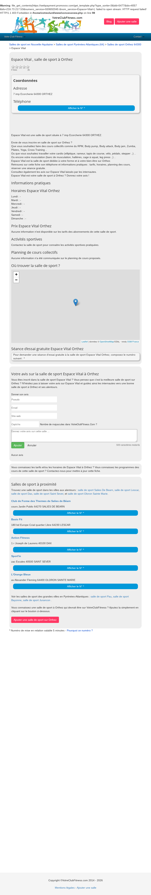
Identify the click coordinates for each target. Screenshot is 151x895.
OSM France (133, 341)
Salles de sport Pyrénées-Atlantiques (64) (80, 44)
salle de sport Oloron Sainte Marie (88, 493)
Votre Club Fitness (13, 36)
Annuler (31, 445)
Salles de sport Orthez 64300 (124, 44)
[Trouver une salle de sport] (47, 23)
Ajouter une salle (127, 21)
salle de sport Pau (101, 596)
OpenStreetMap (107, 341)
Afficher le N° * (76, 108)
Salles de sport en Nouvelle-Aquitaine (31, 44)
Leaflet (85, 341)
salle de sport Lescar (127, 490)
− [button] (16, 280)
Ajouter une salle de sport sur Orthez (35, 619)
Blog (109, 21)
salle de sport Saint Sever (48, 493)
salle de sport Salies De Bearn (95, 490)
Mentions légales (65, 887)
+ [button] (16, 274)
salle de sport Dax (21, 493)
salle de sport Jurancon (36, 600)
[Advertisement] (54, 124)
